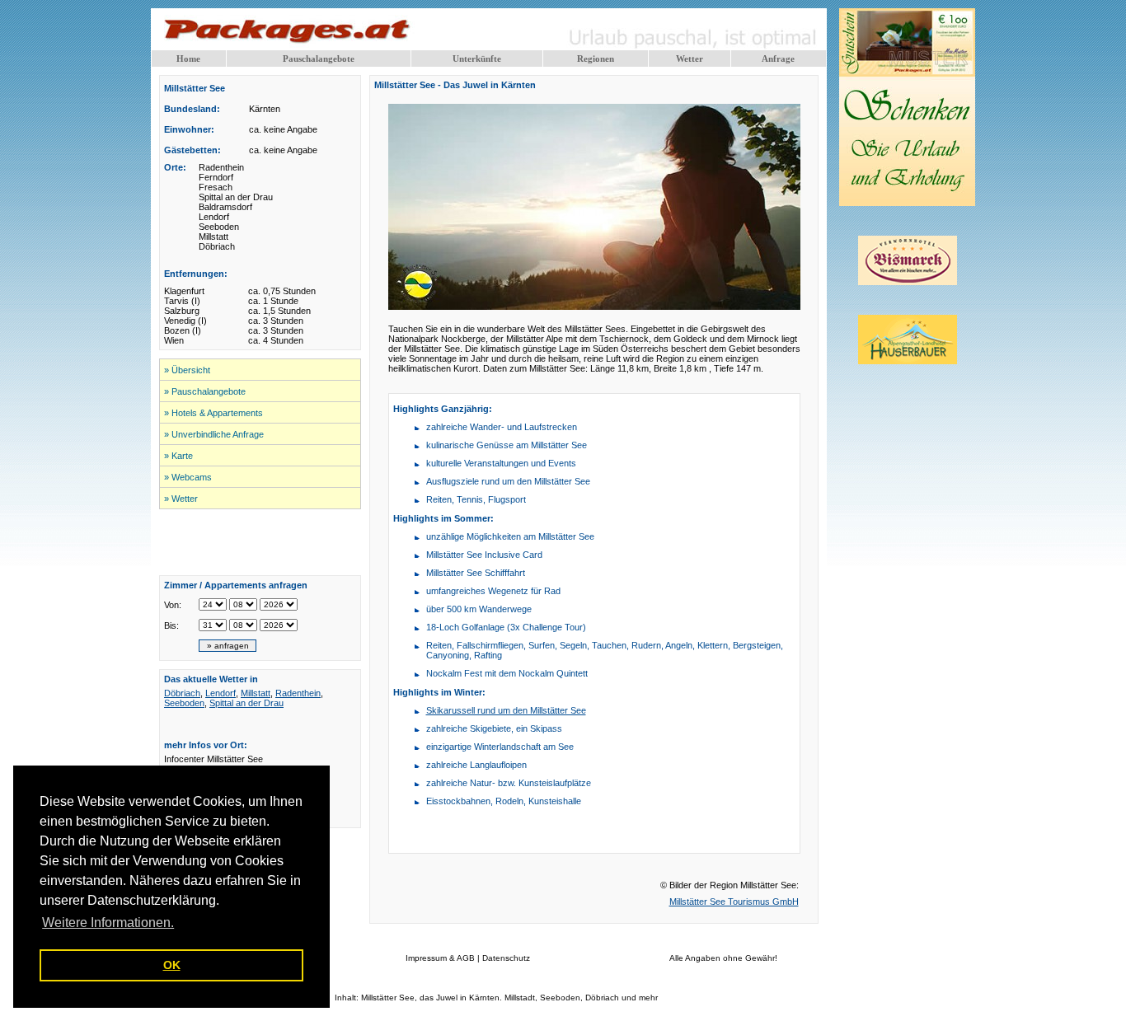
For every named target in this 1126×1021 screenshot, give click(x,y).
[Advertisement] (260, 542)
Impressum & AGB (440, 957)
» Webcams (188, 477)
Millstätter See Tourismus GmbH (734, 901)
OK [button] (172, 965)
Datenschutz (506, 957)
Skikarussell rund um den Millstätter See (506, 710)
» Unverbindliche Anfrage (214, 434)
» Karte (178, 456)
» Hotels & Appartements (213, 413)
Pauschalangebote (318, 58)
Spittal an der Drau (246, 703)
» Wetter (181, 498)
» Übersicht (187, 370)
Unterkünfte (477, 58)
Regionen (595, 58)
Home (188, 58)
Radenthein (298, 693)
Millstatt (255, 693)
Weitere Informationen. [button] (108, 923)
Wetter (689, 58)
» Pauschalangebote (205, 391)
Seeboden (184, 703)
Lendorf (220, 693)
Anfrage (778, 58)
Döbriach (182, 693)
